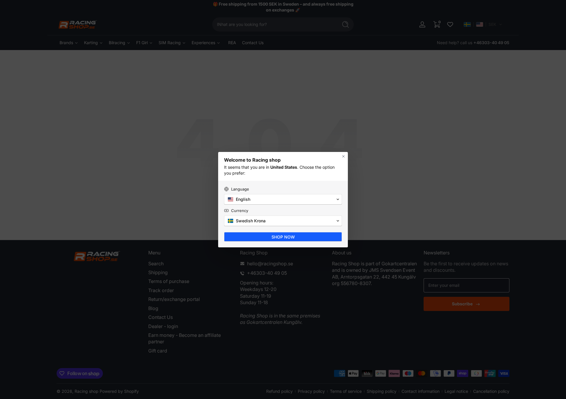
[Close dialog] (343, 156)
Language (240, 189)
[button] (283, 199)
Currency (239, 210)
